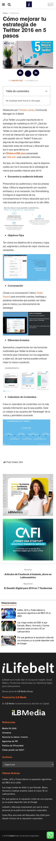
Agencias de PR (10, 741)
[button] (20, 73)
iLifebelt (11, 835)
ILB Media (9, 703)
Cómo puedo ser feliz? (13, 749)
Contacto (6, 732)
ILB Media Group (25, 691)
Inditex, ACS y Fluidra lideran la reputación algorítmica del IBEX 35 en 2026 (34, 612)
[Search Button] (9, 4)
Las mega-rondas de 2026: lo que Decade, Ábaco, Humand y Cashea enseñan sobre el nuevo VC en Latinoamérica (33, 627)
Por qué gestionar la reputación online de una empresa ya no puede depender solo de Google (35, 640)
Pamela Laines (26, 110)
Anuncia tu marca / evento (15, 736)
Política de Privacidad (12, 745)
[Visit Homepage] (29, 4)
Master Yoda (17, 81)
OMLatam (12, 157)
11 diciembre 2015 (31, 81)
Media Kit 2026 (9, 728)
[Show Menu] (3, 4)
